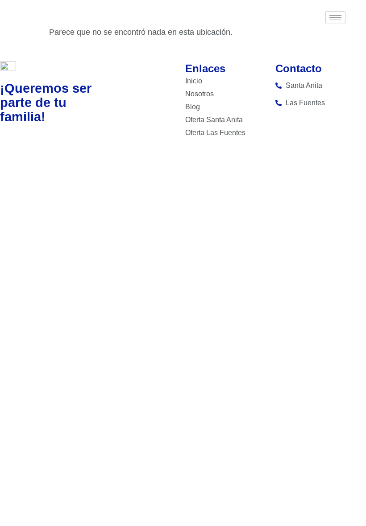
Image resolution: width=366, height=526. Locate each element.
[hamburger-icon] (335, 17)
